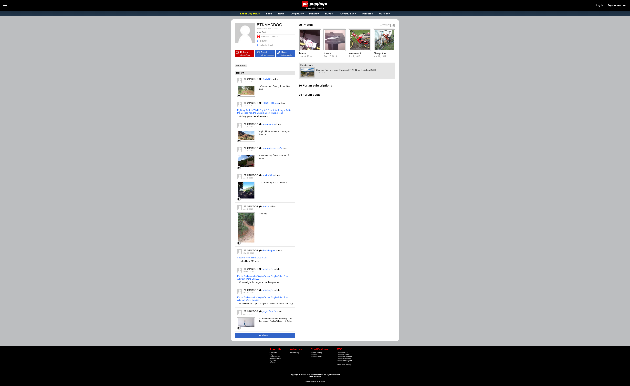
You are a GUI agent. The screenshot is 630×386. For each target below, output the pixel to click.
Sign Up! (273, 361)
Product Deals (316, 357)
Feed (269, 13)
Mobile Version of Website (315, 382)
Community (347, 13)
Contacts (273, 353)
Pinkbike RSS (342, 353)
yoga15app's (269, 311)
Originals (296, 13)
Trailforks (367, 13)
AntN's (265, 206)
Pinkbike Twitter (343, 355)
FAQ (271, 355)
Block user (241, 65)
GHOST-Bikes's (270, 103)
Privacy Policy (275, 359)
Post (286, 53)
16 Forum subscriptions (315, 85)
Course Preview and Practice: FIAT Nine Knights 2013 (346, 70)
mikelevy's (267, 269)
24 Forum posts (310, 94)
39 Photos (306, 24)
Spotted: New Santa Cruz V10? (252, 257)
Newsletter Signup (344, 364)
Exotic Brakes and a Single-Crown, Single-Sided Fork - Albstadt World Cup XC (263, 277)
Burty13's (267, 79)
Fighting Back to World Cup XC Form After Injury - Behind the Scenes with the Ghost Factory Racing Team (264, 111)
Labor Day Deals (250, 13)
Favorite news (306, 65)
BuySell (329, 13)
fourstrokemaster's (272, 148)
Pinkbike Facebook (344, 357)
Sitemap (273, 363)
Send (267, 53)
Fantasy (314, 13)
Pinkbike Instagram (344, 361)
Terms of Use (275, 357)
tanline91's (268, 175)
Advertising (294, 353)
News (281, 13)
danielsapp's (268, 250)
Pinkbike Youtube (344, 359)
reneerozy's (268, 124)
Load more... (265, 335)
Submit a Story (316, 353)
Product (314, 355)
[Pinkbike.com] (315, 4)
